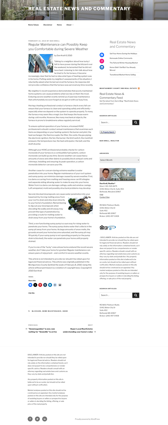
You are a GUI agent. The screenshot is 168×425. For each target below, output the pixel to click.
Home (59, 25)
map (101, 194)
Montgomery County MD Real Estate (118, 88)
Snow (65, 311)
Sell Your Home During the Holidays (123, 53)
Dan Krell (55, 41)
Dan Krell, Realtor (109, 141)
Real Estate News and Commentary (79, 8)
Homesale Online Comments (121, 58)
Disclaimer (47, 25)
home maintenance (51, 311)
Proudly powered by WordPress (87, 419)
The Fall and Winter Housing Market (124, 63)
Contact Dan (105, 197)
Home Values (33, 25)
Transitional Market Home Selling (123, 75)
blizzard (36, 311)
